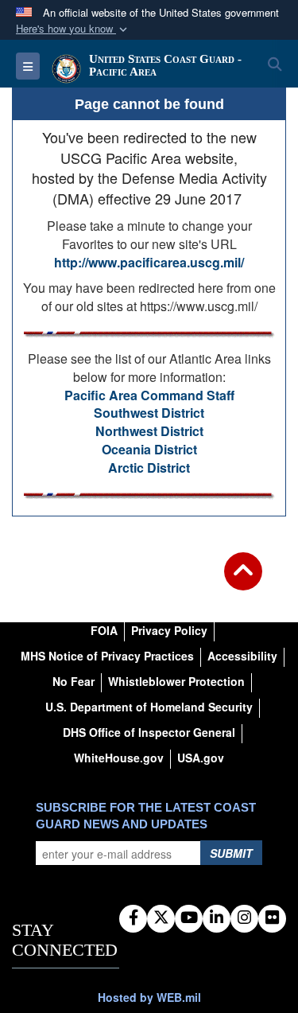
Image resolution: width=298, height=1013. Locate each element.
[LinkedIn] (216, 918)
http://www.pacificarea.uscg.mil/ (149, 262)
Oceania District (149, 449)
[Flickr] (272, 918)
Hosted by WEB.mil (149, 997)
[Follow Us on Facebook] (133, 918)
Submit (231, 853)
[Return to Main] (243, 581)
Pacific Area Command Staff (149, 395)
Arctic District (149, 467)
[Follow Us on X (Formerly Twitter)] (161, 918)
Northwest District (149, 431)
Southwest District (149, 412)
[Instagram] (244, 918)
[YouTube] (189, 918)
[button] (73, 29)
